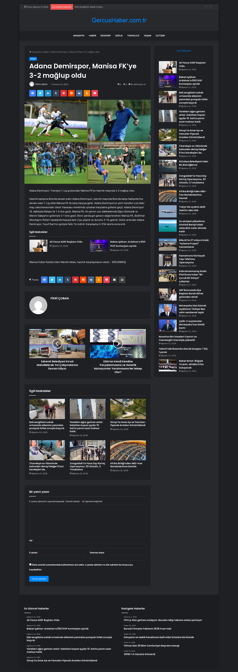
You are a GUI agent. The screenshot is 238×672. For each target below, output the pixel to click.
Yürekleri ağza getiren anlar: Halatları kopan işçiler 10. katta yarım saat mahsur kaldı (86, 427)
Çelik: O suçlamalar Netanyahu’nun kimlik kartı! (191, 325)
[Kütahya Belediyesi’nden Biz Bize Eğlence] (168, 166)
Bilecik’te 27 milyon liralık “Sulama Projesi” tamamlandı (194, 244)
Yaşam (147, 35)
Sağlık (119, 35)
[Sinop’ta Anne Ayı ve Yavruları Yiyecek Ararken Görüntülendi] (128, 409)
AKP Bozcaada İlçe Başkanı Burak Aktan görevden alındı (191, 293)
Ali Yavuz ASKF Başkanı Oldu (66, 241)
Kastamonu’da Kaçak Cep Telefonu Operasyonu (192, 259)
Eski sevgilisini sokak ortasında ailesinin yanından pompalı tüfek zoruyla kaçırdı (114, 6)
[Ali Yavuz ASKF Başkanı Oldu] (38, 246)
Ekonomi (106, 35)
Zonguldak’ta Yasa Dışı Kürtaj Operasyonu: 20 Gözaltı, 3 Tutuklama (87, 466)
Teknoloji (133, 35)
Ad (31, 540)
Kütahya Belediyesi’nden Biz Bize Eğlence (193, 163)
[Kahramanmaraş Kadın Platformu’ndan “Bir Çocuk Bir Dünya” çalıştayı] (168, 276)
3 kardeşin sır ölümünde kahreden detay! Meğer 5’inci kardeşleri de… (46, 466)
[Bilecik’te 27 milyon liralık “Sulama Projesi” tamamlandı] (168, 245)
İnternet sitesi (97, 552)
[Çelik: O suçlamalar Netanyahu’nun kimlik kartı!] (168, 326)
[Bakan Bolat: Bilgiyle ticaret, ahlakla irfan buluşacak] (168, 365)
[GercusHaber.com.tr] (119, 20)
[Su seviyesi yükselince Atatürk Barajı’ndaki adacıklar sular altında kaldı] (168, 226)
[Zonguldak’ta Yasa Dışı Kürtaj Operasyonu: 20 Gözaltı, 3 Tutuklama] (87, 450)
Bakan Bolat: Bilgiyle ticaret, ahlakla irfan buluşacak (191, 364)
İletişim (160, 35)
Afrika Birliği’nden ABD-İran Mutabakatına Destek (126, 465)
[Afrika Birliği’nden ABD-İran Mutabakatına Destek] (128, 450)
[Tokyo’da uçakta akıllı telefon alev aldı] (168, 211)
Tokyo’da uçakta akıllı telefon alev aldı (192, 208)
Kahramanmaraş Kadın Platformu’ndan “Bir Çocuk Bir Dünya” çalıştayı (193, 276)
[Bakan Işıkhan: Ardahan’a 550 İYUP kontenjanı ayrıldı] (99, 246)
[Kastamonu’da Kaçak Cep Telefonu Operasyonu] (168, 260)
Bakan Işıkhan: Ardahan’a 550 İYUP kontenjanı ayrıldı (190, 80)
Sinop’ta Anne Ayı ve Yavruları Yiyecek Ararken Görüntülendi (127, 424)
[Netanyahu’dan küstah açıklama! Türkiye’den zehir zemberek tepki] (168, 310)
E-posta (34, 552)
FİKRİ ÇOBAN (41, 84)
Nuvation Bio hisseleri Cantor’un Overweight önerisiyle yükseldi (178, 338)
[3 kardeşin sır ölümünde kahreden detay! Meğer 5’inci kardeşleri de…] (47, 450)
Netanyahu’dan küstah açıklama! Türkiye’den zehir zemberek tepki (192, 309)
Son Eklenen (184, 50)
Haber (92, 35)
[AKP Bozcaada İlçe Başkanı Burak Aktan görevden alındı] (168, 294)
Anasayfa (78, 35)
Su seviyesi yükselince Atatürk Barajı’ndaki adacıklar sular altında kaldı (192, 226)
